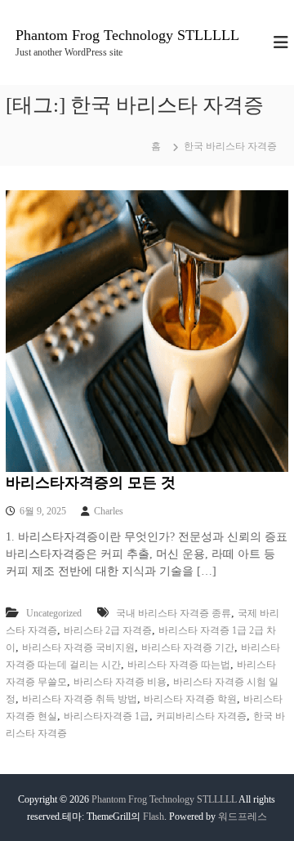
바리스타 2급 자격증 (108, 630)
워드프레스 (242, 816)
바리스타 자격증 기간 (187, 647)
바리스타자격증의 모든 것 (91, 482)
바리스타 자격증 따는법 (178, 664)
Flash (153, 816)
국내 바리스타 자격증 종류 (173, 613)
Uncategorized (54, 613)
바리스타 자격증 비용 (120, 681)
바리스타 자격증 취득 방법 (79, 699)
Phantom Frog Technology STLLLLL (127, 35)
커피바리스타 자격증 (201, 716)
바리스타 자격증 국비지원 (78, 647)
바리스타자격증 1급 (106, 716)
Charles (108, 511)
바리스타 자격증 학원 (190, 699)
